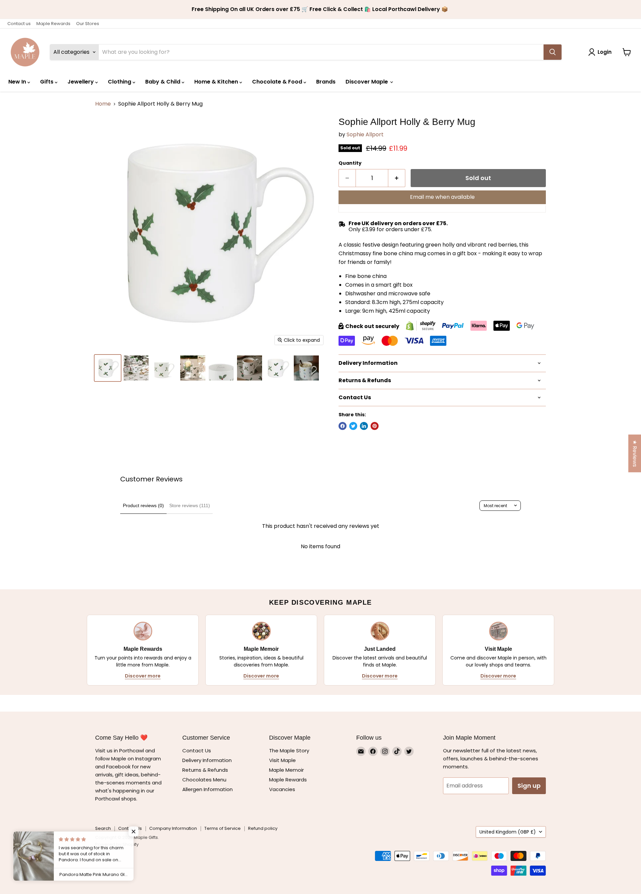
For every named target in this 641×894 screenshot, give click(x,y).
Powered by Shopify (117, 844)
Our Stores (87, 23)
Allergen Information (207, 789)
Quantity (350, 163)
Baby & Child (163, 82)
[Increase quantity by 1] (396, 178)
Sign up (529, 785)
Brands (326, 82)
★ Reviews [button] (635, 453)
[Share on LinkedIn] (364, 426)
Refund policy (262, 828)
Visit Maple (282, 760)
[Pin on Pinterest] (375, 426)
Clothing (120, 82)
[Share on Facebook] (343, 426)
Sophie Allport (365, 134)
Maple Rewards (53, 23)
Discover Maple (367, 82)
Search (103, 828)
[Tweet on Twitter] (353, 426)
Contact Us (196, 750)
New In (17, 82)
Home (103, 104)
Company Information (173, 828)
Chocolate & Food (277, 82)
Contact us (19, 23)
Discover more (143, 676)
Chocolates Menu (204, 779)
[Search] (553, 52)
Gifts (47, 82)
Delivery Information (207, 760)
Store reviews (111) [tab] (189, 505)
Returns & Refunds (205, 769)
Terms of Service (222, 828)
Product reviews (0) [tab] (143, 505)
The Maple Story (289, 750)
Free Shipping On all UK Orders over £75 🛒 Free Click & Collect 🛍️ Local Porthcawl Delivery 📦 (320, 9)
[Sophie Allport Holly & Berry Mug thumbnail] (107, 368)
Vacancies (282, 789)
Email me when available (442, 197)
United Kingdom (507, 832)
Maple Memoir (286, 769)
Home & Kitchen (216, 82)
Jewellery (81, 82)
